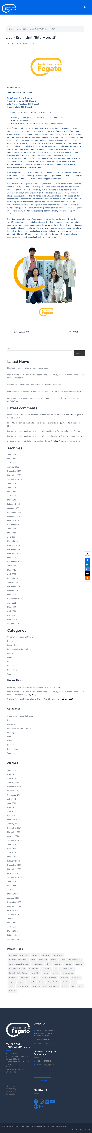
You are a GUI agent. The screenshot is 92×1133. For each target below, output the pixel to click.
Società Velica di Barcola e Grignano (45, 986)
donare (57, 964)
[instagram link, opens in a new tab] (77, 1129)
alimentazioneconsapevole (18, 955)
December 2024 (14, 512)
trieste (64, 986)
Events (10, 641)
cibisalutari (43, 959)
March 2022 (12, 615)
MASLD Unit (73, 332)
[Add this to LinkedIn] (87, 564)
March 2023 (12, 578)
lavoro (35, 977)
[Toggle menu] (89, 7)
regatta (20, 982)
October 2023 (13, 557)
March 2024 (12, 541)
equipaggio (46, 968)
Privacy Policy (11, 1086)
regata (11, 982)
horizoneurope (68, 973)
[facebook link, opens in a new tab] (73, 1129)
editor (11, 43)
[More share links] (87, 578)
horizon (55, 973)
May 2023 (11, 570)
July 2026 (11, 454)
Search (10, 348)
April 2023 (11, 574)
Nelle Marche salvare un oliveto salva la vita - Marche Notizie (33, 423)
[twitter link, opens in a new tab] (85, 1129)
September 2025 (14, 479)
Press (9, 661)
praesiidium (76, 977)
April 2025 (11, 496)
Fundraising (12, 645)
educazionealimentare (17, 968)
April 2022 (11, 611)
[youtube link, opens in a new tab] (89, 1129)
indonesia (12, 977)
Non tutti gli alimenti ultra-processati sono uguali (28, 368)
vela (73, 986)
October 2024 (13, 520)
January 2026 (13, 467)
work (80, 986)
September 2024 (14, 525)
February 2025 (13, 504)
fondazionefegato (67, 968)
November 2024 (14, 516)
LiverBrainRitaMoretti (49, 977)
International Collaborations (19, 649)
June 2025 (11, 487)
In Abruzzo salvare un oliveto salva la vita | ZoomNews (30, 431)
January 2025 (13, 508)
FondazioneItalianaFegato (18, 973)
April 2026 (11, 463)
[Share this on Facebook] (87, 560)
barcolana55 (58, 955)
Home (10, 29)
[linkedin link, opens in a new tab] (81, 1129)
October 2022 (13, 594)
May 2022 (11, 607)
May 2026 (11, 459)
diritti (48, 964)
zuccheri (12, 991)
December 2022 (14, 586)
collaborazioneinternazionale (71, 959)
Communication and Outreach (20, 637)
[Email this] (87, 573)
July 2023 (11, 566)
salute (11, 986)
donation (79, 964)
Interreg (10, 653)
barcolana (45, 955)
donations (68, 964)
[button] (85, 7)
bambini (35, 955)
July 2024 (11, 529)
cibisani (53, 959)
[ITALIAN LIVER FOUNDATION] (9, 7)
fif (55, 968)
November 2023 (14, 553)
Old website (10, 1094)
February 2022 (13, 619)
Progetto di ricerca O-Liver (68, 431)
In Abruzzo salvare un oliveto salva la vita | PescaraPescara (32, 436)
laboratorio (24, 977)
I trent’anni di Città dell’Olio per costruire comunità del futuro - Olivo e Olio (39, 415)
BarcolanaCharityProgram (18, 959)
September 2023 (14, 562)
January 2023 (13, 582)
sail (74, 982)
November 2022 (14, 590)
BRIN (33, 959)
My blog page (21, 29)
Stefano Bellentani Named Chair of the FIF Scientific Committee (34, 384)
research (31, 982)
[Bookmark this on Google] (87, 569)
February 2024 (13, 545)
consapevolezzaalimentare (18, 964)
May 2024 (11, 533)
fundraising (35, 973)
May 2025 (11, 492)
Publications (12, 670)
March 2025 (12, 500)
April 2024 (11, 537)
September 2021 (14, 623)
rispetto (65, 982)
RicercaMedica (53, 982)
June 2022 (11, 603)
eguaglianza (33, 968)
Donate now (42, 1080)
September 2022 (14, 599)
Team (32, 43)
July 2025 (11, 483)
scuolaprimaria (23, 986)
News (9, 657)
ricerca (41, 982)
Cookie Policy (11, 1089)
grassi (46, 973)
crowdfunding (37, 964)
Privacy (10, 666)
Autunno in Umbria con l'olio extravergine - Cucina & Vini (31, 441)
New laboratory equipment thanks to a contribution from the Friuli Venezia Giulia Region (44, 391)
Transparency (11, 1091)
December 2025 (14, 471)
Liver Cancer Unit (21, 332)
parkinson (64, 977)
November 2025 (14, 475)
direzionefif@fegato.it (45, 1043)
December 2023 (14, 549)
